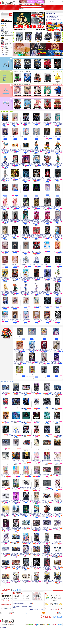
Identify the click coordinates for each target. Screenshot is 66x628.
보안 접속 (3, 12)
